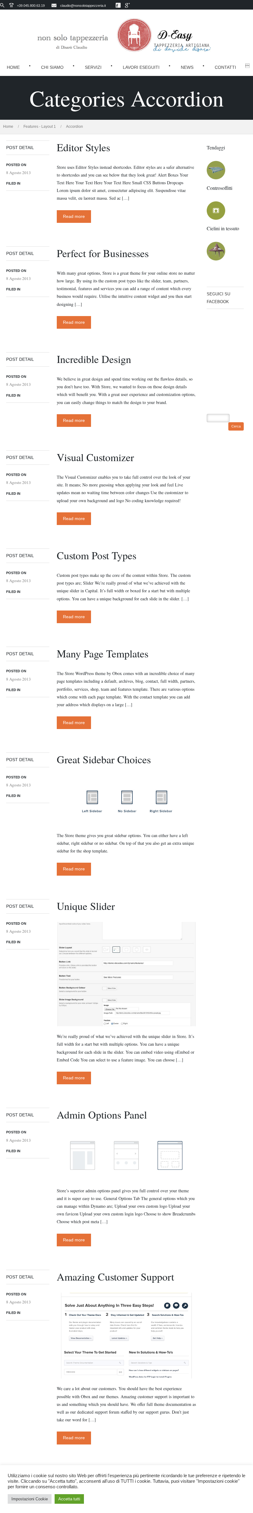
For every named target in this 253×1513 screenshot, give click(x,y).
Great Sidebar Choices (104, 759)
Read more (74, 216)
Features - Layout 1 (39, 126)
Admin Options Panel (102, 1114)
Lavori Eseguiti (141, 67)
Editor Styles (83, 147)
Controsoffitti (219, 188)
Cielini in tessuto (223, 228)
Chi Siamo (52, 67)
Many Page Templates (102, 653)
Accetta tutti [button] (69, 1499)
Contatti (225, 67)
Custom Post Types (96, 555)
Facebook (118, 5)
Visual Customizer (95, 457)
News (187, 67)
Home (13, 67)
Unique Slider (86, 906)
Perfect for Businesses (103, 253)
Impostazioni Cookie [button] (29, 1499)
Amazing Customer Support (115, 1276)
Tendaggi (216, 147)
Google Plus (127, 5)
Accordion (74, 126)
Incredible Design (94, 359)
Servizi (93, 67)
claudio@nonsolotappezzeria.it (83, 5)
